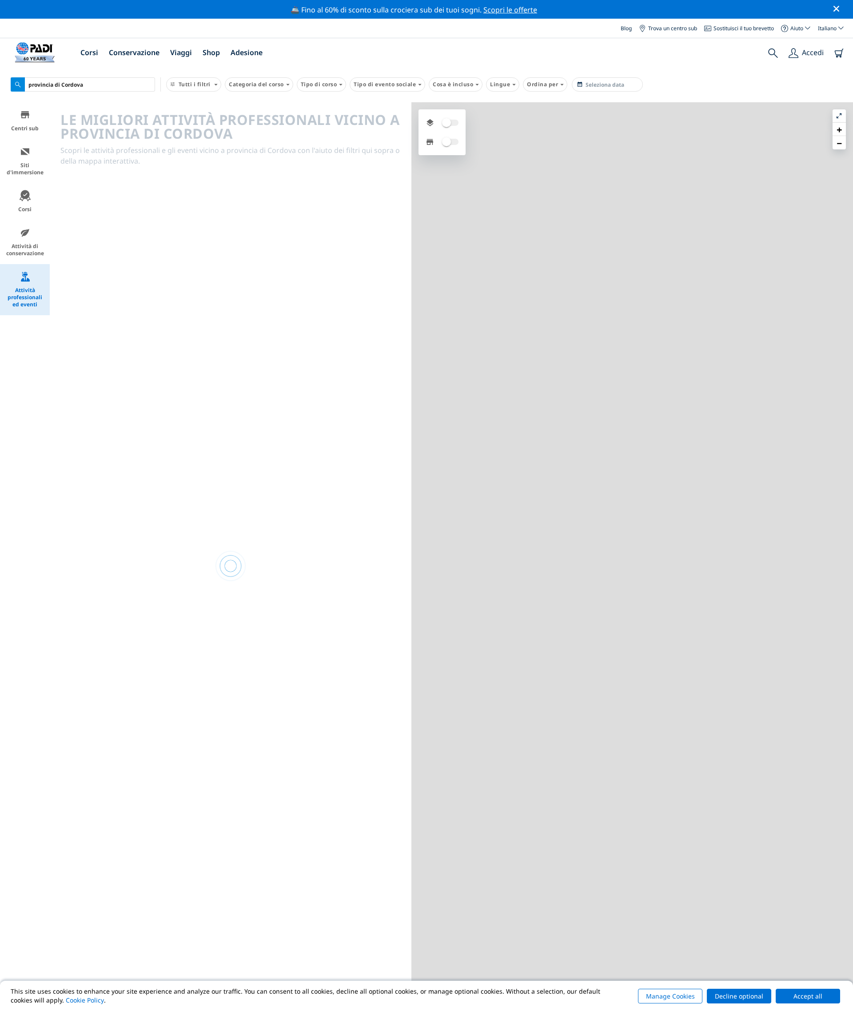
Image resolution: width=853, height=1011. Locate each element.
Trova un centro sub (672, 28)
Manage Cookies (670, 996)
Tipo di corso (319, 84)
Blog (626, 28)
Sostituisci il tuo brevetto (743, 28)
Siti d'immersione (25, 168)
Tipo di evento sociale (385, 84)
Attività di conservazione (25, 249)
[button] (839, 129)
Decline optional (739, 996)
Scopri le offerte (510, 10)
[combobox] (83, 84)
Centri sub (25, 128)
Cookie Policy (85, 1000)
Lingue (500, 84)
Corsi (25, 209)
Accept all (807, 996)
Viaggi (181, 52)
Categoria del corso (256, 84)
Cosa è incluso (453, 84)
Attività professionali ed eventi (25, 297)
